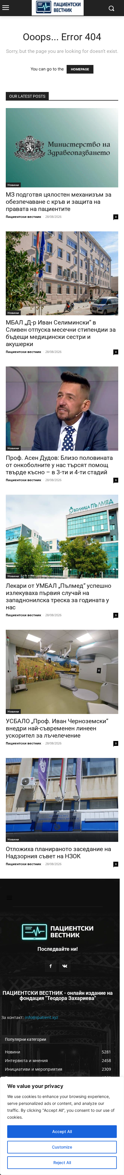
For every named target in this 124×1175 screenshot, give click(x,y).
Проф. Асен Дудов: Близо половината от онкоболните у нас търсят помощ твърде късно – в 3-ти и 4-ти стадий (59, 465)
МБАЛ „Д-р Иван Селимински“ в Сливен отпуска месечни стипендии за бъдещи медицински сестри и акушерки (61, 333)
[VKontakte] (64, 966)
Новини (13, 185)
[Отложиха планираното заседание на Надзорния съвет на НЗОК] (62, 800)
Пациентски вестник (23, 216)
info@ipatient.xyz (41, 1017)
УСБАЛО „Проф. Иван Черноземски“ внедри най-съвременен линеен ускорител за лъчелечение (57, 728)
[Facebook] (50, 966)
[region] (62, 1126)
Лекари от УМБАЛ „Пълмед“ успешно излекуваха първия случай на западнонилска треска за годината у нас (58, 596)
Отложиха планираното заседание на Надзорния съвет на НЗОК (58, 853)
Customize (62, 1147)
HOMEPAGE (80, 69)
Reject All (62, 1162)
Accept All (62, 1131)
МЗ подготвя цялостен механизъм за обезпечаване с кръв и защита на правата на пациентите (58, 201)
